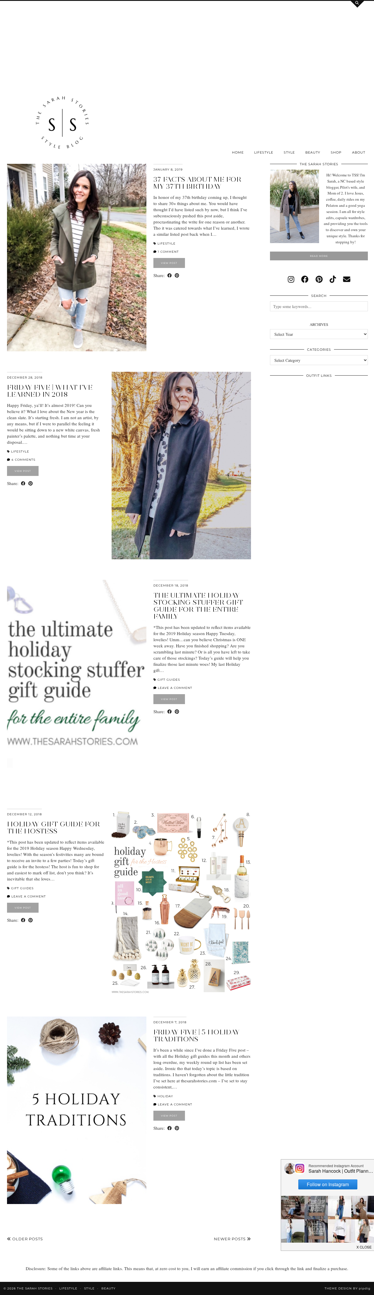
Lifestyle (263, 152)
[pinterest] (319, 279)
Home (238, 152)
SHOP (336, 152)
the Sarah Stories (35, 1288)
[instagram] (291, 279)
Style (289, 152)
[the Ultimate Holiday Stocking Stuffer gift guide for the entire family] (76, 673)
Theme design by (347, 1288)
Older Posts (27, 1238)
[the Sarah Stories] (62, 124)
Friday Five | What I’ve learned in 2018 (50, 390)
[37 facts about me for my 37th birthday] (76, 257)
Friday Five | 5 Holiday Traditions (196, 1035)
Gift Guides (168, 680)
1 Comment (168, 252)
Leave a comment (174, 688)
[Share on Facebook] (169, 275)
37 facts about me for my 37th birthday (197, 182)
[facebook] (305, 279)
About (358, 152)
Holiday (165, 1096)
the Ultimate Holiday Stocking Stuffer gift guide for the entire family (198, 605)
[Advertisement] (62, 43)
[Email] (346, 279)
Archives (319, 324)
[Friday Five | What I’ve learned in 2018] (181, 465)
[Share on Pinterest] (177, 275)
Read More (319, 255)
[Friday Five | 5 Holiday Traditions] (76, 1110)
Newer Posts (230, 1238)
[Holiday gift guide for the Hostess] (181, 902)
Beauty (312, 152)
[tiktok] (333, 279)
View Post (169, 263)
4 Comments (22, 460)
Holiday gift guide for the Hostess (53, 827)
